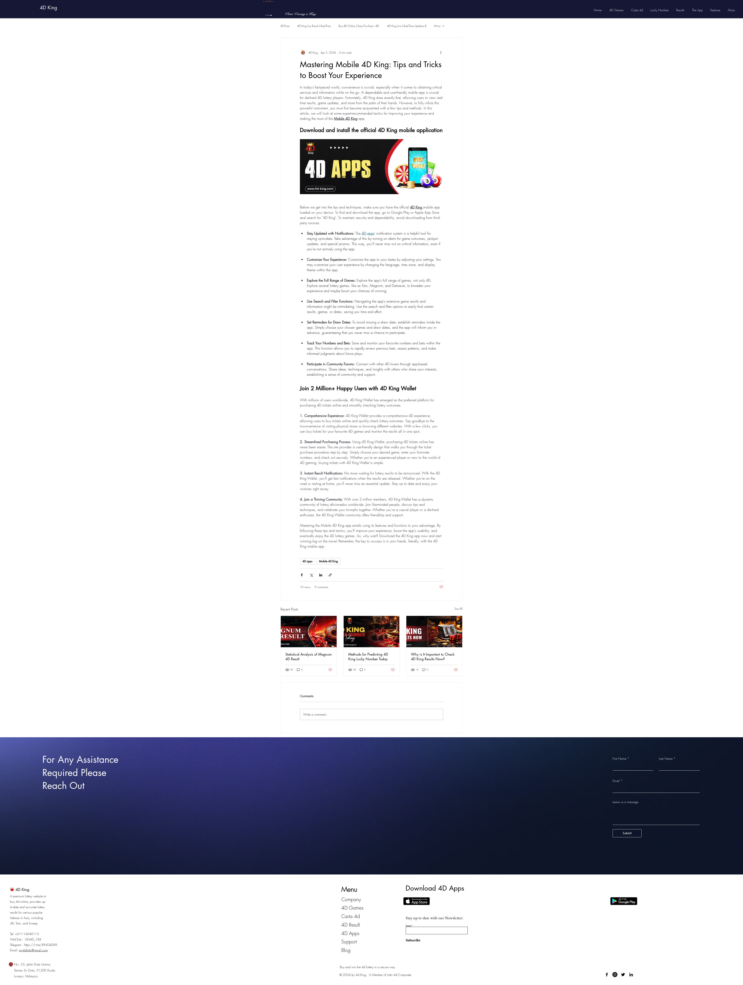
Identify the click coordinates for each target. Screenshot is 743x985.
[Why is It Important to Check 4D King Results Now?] (434, 631)
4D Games (352, 907)
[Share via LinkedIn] (321, 575)
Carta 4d (350, 916)
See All (458, 608)
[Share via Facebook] (302, 575)
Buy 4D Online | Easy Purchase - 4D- (359, 26)
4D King (48, 7)
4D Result (350, 925)
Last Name (666, 758)
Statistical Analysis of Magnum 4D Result (308, 656)
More (437, 26)
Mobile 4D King (328, 561)
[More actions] (440, 52)
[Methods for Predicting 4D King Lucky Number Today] (372, 631)
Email (616, 780)
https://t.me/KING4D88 (40, 945)
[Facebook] (606, 974)
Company (351, 899)
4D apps (307, 561)
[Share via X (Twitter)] (311, 575)
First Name (619, 758)
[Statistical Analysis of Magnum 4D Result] (309, 631)
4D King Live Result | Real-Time (314, 26)
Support (349, 941)
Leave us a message (625, 801)
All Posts (285, 26)
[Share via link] (330, 575)
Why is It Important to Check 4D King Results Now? (432, 656)
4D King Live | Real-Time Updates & (406, 26)
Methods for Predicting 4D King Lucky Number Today (368, 656)
